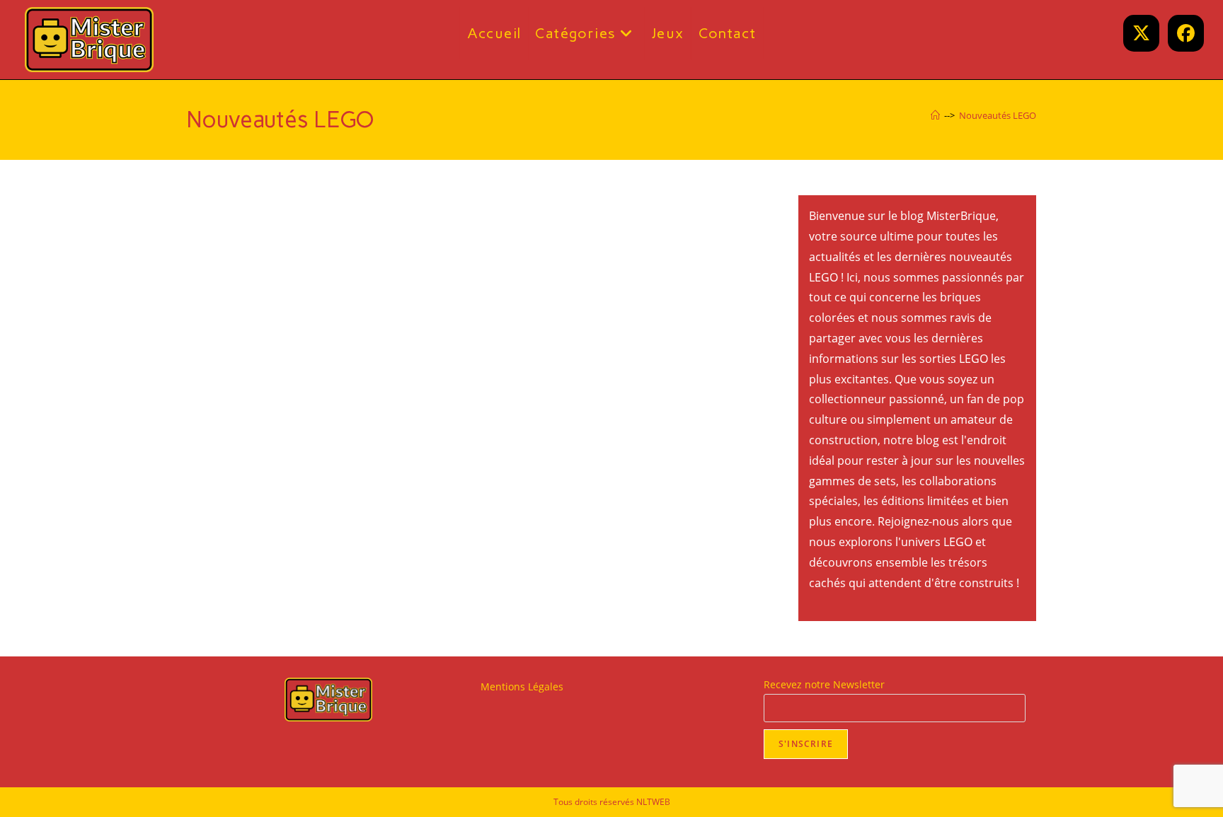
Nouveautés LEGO (997, 115)
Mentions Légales (522, 686)
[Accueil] (935, 115)
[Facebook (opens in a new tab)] (1186, 33)
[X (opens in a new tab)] (1141, 33)
